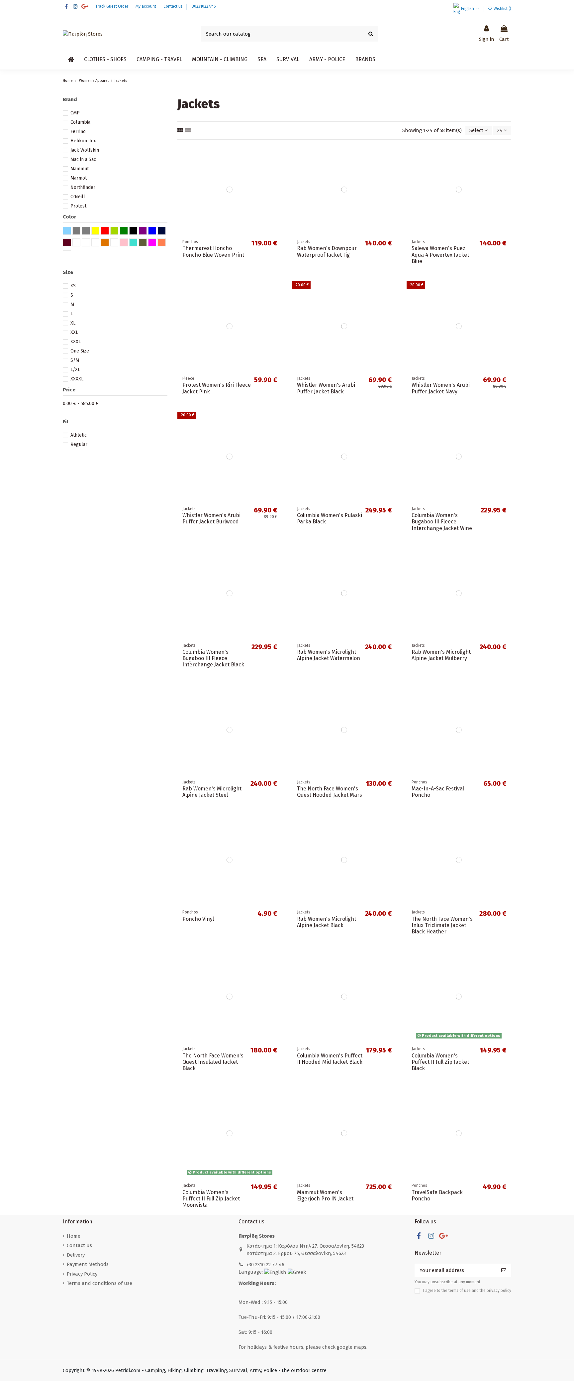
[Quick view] (277, 179)
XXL (74, 332)
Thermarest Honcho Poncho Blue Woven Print (213, 251)
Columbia (80, 122)
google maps (351, 1347)
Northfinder (82, 187)
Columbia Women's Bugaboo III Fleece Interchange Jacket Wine (442, 521)
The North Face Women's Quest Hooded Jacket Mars (329, 791)
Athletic (78, 435)
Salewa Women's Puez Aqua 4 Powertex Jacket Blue (440, 254)
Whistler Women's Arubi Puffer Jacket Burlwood (211, 518)
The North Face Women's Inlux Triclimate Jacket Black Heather (442, 925)
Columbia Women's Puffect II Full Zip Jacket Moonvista (211, 1198)
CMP (75, 113)
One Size (79, 351)
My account (146, 6)
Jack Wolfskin (84, 150)
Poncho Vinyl (198, 919)
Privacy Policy (82, 1274)
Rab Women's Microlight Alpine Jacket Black (326, 922)
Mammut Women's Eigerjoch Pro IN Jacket (325, 1195)
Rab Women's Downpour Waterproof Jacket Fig (327, 251)
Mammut (79, 169)
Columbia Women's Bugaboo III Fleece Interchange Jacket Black (213, 658)
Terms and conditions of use (99, 1283)
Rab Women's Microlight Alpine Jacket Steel (211, 791)
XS (73, 286)
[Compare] (277, 167)
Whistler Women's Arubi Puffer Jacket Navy (441, 388)
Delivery (76, 1255)
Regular (78, 444)
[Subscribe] (503, 1270)
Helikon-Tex (83, 141)
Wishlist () (502, 8)
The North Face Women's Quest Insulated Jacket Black (212, 1061)
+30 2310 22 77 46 (265, 1265)
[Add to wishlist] (277, 155)
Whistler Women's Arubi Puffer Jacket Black (326, 388)
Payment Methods (88, 1264)
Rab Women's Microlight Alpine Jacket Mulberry (441, 655)
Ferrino (78, 131)
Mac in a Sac (83, 159)
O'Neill (77, 197)
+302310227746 (203, 6)
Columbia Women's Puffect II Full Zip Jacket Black (440, 1061)
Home (73, 1236)
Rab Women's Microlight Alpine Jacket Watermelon (328, 655)
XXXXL (76, 379)
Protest (78, 206)
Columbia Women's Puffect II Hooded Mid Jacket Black (329, 1058)
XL (72, 323)
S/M (74, 360)
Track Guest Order (112, 6)
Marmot (78, 178)
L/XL (75, 369)
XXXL (75, 342)
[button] (105, 59)
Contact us (173, 6)
